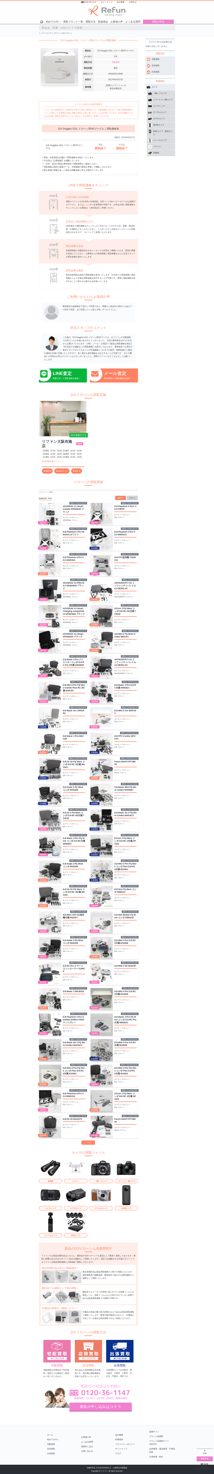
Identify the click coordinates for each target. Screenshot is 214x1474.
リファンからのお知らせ (160, 42)
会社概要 (121, 2)
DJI (115, 56)
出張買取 (94, 548)
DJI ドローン (67, 33)
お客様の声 (116, 21)
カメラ (48, 33)
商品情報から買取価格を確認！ (118, 378)
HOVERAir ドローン (70, 520)
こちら (87, 205)
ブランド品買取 (156, 1436)
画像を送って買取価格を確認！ (66, 378)
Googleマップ (62, 471)
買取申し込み (87, 1446)
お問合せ (133, 2)
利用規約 (119, 1439)
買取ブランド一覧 (73, 21)
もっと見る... (88, 1142)
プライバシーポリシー (125, 1444)
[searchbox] (107, 27)
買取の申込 (158, 21)
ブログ (118, 1453)
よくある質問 (132, 21)
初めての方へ (53, 21)
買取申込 (205, 1459)
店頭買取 (43, 574)
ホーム (50, 1435)
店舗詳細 (47, 471)
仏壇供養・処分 (156, 1457)
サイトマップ (106, 2)
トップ (41, 33)
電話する (76, 471)
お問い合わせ (87, 1451)
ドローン (56, 33)
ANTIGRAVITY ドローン (123, 597)
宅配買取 (116, 62)
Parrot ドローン (120, 773)
